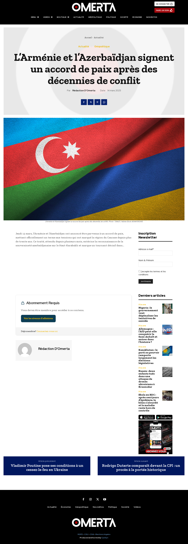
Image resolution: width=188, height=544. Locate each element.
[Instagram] (90, 499)
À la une (142, 304)
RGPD (80, 534)
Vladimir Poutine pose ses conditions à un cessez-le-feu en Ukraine (47, 467)
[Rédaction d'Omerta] (26, 350)
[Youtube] (104, 499)
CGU (86, 534)
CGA (92, 534)
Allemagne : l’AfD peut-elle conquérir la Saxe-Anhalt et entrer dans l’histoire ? (148, 335)
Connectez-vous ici (47, 331)
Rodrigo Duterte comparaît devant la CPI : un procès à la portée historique (141, 467)
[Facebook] (84, 102)
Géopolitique (102, 46)
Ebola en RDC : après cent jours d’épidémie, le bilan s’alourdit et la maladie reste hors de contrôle (149, 402)
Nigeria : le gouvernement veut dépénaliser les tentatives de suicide (148, 314)
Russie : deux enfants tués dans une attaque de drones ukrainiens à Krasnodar (147, 378)
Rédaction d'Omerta (83, 90)
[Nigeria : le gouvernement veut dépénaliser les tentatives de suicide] (167, 309)
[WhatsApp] (104, 102)
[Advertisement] (73, 271)
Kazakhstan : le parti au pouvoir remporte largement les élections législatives (149, 356)
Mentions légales (102, 534)
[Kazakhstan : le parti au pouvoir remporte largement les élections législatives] (167, 351)
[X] (91, 102)
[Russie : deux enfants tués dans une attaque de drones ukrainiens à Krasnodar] (167, 372)
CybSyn (104, 538)
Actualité (98, 37)
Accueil (88, 37)
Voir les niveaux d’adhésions (38, 318)
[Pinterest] (97, 102)
